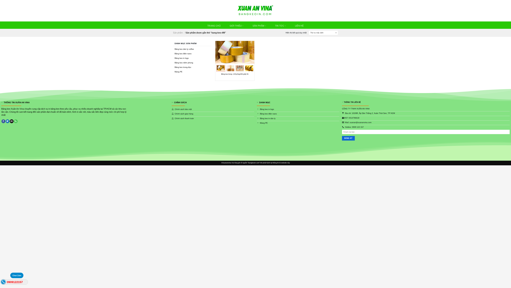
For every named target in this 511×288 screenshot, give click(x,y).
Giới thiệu (236, 26)
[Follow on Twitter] (7, 121)
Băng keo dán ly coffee (184, 49)
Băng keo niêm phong (184, 63)
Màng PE (178, 72)
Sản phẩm (258, 26)
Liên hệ (299, 26)
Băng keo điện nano (183, 54)
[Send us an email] (11, 121)
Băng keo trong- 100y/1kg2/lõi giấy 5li (234, 74)
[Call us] (16, 121)
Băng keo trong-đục (183, 67)
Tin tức (279, 26)
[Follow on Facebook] (3, 121)
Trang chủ (214, 26)
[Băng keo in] (255, 11)
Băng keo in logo (182, 58)
